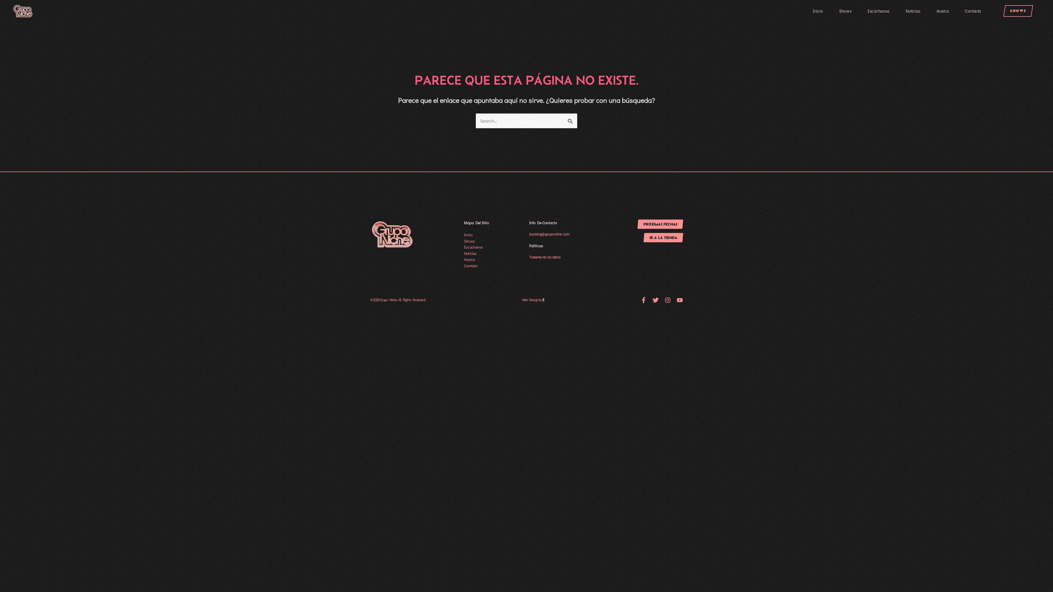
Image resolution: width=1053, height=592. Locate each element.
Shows (845, 11)
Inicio (818, 11)
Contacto (973, 11)
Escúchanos (878, 11)
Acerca (942, 11)
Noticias (913, 11)
